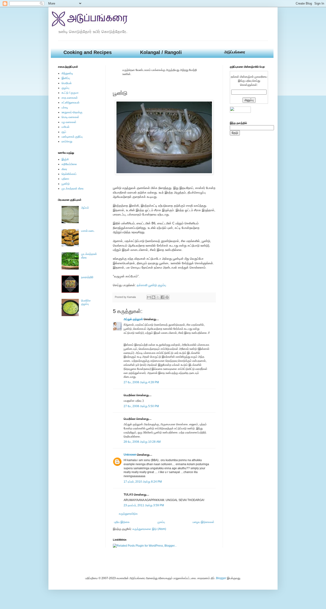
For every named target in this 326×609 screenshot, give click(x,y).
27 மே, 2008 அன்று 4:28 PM (141, 382)
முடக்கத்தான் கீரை (73, 188)
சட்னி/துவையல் (70, 102)
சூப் (64, 132)
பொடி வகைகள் (70, 117)
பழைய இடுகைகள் (203, 522)
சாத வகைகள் (70, 97)
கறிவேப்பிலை (69, 164)
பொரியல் (67, 83)
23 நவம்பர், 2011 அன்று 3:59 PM (144, 505)
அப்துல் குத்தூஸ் (133, 319)
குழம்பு (65, 88)
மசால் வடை (88, 230)
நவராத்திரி (87, 277)
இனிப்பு (66, 78)
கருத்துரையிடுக (128, 513)
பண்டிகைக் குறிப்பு (72, 136)
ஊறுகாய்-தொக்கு (72, 112)
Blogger (221, 578)
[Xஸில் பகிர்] (158, 297)
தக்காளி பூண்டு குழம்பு (151, 285)
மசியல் (65, 127)
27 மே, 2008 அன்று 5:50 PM (141, 406)
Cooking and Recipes (87, 52)
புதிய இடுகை (122, 522)
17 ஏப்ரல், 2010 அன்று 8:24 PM (143, 481)
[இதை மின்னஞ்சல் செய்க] (149, 297)
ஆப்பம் (85, 207)
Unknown (130, 454)
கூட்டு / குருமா (70, 92)
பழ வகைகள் (69, 122)
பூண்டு (66, 183)
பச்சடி (65, 107)
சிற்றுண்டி (67, 73)
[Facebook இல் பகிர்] (162, 297)
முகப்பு (161, 522)
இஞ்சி (65, 159)
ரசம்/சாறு (67, 141)
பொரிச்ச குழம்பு (86, 302)
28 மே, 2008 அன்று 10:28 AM (142, 441)
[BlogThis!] (153, 297)
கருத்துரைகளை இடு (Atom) (149, 529)
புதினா (65, 178)
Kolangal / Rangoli (161, 52)
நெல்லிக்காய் (69, 174)
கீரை (64, 169)
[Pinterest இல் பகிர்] (167, 297)
